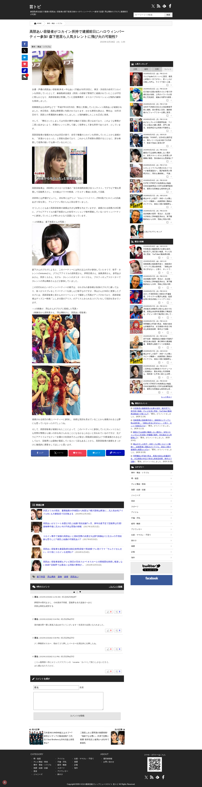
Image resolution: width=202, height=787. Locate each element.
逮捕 (66, 576)
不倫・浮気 (135, 518)
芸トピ (35, 7)
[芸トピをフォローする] (153, 6)
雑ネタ (134, 540)
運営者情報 (107, 759)
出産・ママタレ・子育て (141, 535)
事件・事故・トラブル (54, 23)
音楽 (133, 501)
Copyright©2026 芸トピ (101, 784)
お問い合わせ (108, 762)
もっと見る (166, 397)
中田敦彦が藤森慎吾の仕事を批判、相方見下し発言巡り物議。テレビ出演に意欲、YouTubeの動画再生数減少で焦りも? (151, 411)
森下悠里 (41, 576)
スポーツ (134, 507)
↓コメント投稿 (115, 586)
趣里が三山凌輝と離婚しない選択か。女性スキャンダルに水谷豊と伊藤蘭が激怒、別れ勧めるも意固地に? (151, 435)
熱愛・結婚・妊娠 (138, 490)
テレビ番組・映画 (138, 484)
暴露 (133, 546)
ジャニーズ (135, 495)
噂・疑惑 (134, 478)
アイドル (134, 512)
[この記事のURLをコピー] (25, 70)
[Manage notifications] (4, 782)
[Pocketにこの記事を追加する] (25, 63)
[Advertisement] (53, 481)
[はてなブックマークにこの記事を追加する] (25, 57)
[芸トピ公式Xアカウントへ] (146, 777)
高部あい (74, 576)
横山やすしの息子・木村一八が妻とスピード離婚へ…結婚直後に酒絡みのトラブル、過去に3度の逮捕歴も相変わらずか (151, 447)
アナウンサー (136, 529)
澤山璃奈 (51, 576)
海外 (133, 557)
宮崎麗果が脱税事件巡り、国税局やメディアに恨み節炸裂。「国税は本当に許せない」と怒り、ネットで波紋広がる (151, 423)
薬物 (60, 576)
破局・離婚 (135, 524)
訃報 (133, 552)
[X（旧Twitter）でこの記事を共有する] (25, 50)
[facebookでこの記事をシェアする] (25, 43)
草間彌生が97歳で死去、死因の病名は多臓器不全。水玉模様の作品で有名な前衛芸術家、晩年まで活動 (151, 458)
